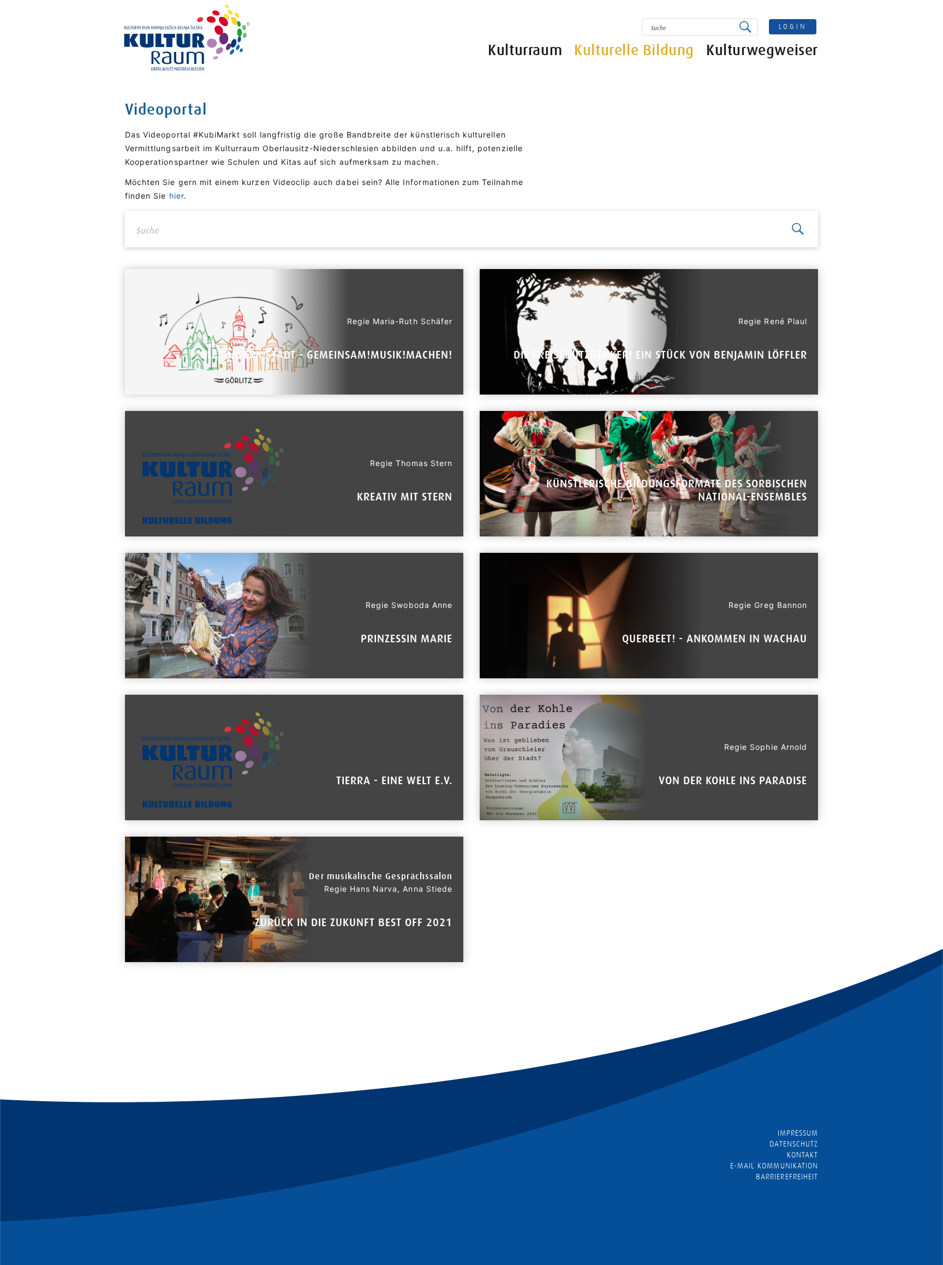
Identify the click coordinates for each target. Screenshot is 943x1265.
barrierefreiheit (787, 1176)
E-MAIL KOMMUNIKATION (774, 1165)
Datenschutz (793, 1143)
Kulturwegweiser (762, 50)
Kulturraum (525, 50)
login (793, 26)
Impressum (798, 1133)
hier (176, 195)
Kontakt (802, 1154)
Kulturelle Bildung (634, 50)
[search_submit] (748, 27)
